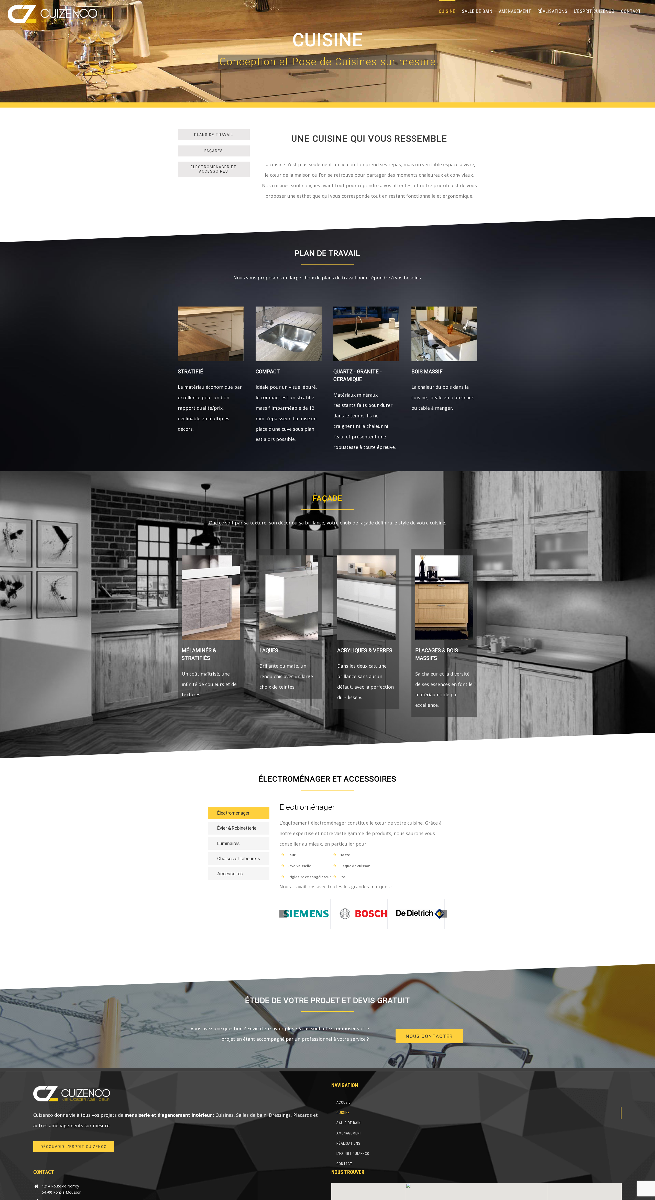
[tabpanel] (363, 874)
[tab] (238, 813)
